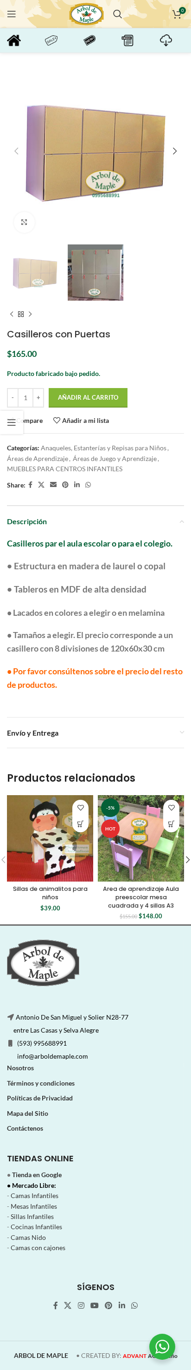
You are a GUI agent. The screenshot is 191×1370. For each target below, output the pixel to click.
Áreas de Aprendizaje (37, 458)
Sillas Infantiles (32, 1216)
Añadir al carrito (88, 397)
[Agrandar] (24, 222)
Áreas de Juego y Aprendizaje (115, 458)
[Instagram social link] (81, 1305)
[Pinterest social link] (65, 485)
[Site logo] (86, 13)
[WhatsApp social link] (88, 485)
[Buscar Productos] (117, 14)
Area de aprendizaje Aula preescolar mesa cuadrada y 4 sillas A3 (141, 897)
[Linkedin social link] (77, 485)
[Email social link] (53, 485)
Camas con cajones (38, 1247)
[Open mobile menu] (11, 14)
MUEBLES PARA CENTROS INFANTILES (64, 469)
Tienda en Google (37, 1175)
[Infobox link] (21, 40)
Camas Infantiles (34, 1195)
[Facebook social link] (30, 485)
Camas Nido (28, 1237)
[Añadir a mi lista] (80, 808)
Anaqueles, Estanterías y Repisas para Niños (103, 448)
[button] (80, 824)
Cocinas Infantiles (36, 1227)
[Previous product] (11, 314)
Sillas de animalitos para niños (50, 893)
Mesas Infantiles (34, 1206)
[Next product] (30, 314)
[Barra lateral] (11, 422)
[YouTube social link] (94, 1305)
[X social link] (41, 485)
